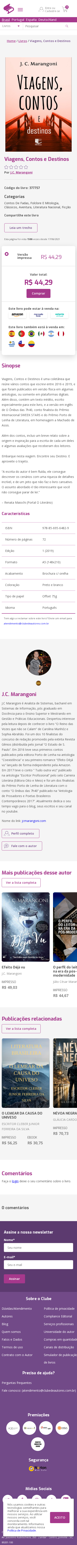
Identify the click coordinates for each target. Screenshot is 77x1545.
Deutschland (47, 19)
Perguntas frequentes (17, 1383)
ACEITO (59, 1517)
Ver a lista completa (21, 882)
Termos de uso (12, 1347)
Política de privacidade (59, 1308)
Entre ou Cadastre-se (52, 9)
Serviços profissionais (59, 1324)
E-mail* (9, 1257)
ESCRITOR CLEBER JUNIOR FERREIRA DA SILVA (20, 1126)
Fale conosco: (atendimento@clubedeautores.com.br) (39, 1390)
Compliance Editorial (58, 1316)
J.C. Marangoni (21, 172)
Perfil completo (22, 833)
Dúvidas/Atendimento (17, 1308)
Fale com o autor (24, 846)
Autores (7, 1316)
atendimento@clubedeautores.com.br (26, 623)
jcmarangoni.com (34, 821)
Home (11, 41)
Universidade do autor (59, 1332)
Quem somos (11, 1332)
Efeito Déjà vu (13, 967)
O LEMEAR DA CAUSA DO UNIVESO (22, 1115)
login (15, 1181)
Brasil (6, 19)
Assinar (14, 1279)
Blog (5, 1324)
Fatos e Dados (12, 1339)
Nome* (9, 1240)
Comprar (38, 293)
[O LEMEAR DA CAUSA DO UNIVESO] (26, 1073)
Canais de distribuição (59, 1347)
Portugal (18, 19)
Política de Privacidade (21, 1530)
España (31, 19)
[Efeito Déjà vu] (26, 927)
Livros (22, 41)
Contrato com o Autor (17, 1355)
